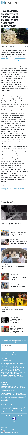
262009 (14, 421)
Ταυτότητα (4, 358)
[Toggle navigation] (25, 2)
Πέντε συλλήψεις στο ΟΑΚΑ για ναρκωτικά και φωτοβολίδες (18, 242)
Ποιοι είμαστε (5, 382)
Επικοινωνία (15, 432)
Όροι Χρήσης (4, 429)
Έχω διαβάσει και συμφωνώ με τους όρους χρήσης (14, 354)
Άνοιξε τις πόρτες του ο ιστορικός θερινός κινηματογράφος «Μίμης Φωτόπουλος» (17, 330)
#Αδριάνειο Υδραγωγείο (17, 188)
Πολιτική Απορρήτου (6, 432)
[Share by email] (27, 46)
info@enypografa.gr (9, 369)
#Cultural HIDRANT (6, 188)
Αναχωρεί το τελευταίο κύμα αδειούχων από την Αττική (18, 285)
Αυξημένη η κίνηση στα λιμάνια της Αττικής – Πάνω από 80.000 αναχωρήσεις (18, 234)
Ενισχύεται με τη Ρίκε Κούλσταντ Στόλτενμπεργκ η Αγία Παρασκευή (18, 321)
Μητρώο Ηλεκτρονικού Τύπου (14, 415)
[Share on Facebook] (23, 46)
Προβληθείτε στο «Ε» (7, 405)
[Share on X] (25, 46)
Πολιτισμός (4, 8)
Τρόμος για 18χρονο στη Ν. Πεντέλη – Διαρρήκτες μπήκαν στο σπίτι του (11, 224)
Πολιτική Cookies (13, 429)
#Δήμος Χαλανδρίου (6, 190)
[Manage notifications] (4, 431)
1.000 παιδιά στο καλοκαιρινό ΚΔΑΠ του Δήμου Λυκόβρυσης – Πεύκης (18, 277)
